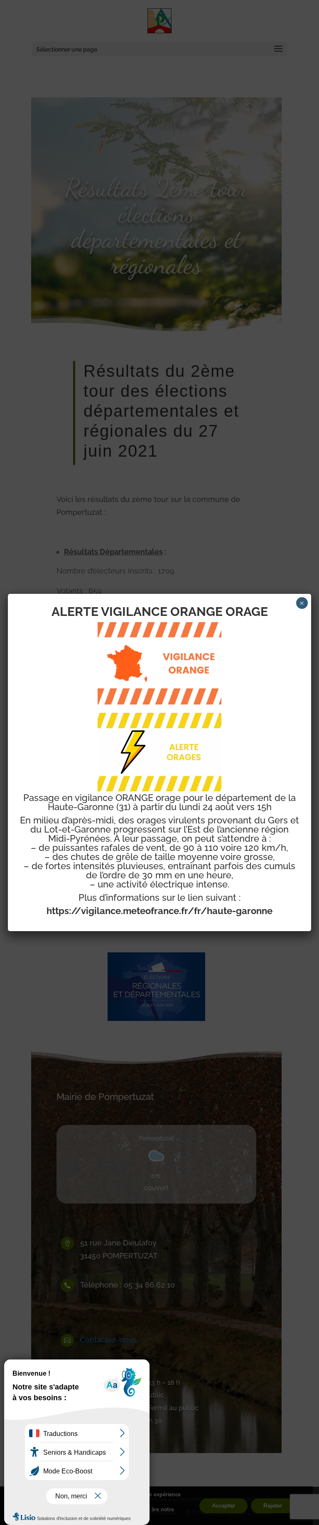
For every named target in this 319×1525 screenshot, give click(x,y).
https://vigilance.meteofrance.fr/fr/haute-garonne (159, 910)
